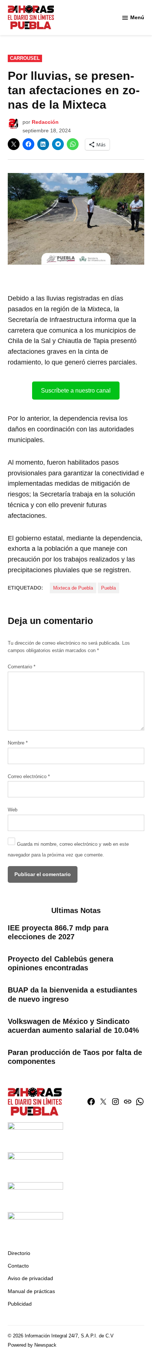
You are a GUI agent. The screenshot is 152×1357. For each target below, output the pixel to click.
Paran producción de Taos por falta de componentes (75, 1056)
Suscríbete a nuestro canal (76, 390)
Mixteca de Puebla (73, 588)
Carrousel (25, 58)
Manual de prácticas (31, 1291)
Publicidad (20, 1304)
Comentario (21, 666)
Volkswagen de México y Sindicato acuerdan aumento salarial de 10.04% (73, 1025)
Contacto (18, 1266)
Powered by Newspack (32, 1345)
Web (12, 809)
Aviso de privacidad (30, 1278)
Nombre (18, 743)
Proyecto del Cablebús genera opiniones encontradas (60, 963)
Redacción (45, 122)
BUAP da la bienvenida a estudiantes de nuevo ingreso (72, 994)
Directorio (19, 1253)
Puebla (108, 588)
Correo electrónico (29, 776)
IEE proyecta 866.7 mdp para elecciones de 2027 (58, 932)
